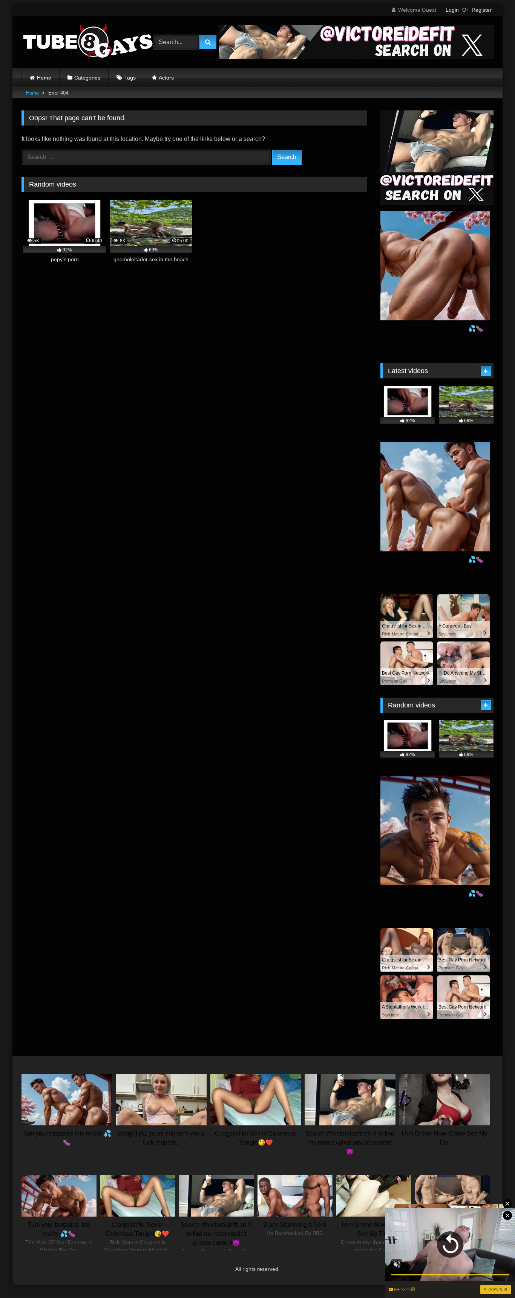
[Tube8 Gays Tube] (87, 42)
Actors (166, 78)
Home (44, 78)
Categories (87, 78)
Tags (130, 78)
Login (452, 10)
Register (482, 10)
